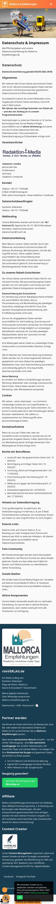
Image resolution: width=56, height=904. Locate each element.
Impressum (28, 705)
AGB (18, 705)
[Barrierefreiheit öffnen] (6, 898)
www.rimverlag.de (17, 195)
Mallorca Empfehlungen (23, 4)
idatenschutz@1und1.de (14, 232)
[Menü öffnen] (51, 4)
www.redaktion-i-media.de (40, 195)
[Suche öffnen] (4, 890)
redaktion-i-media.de (12, 176)
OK (19, 897)
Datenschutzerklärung (39, 893)
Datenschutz (8, 705)
